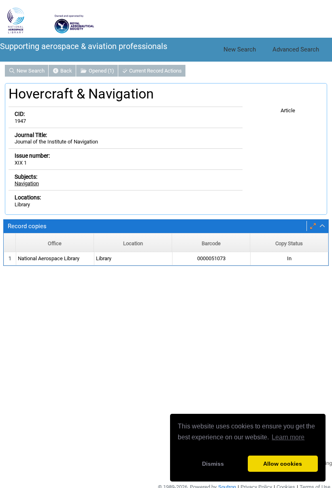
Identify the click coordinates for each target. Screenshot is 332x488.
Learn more (288, 437)
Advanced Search (295, 49)
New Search (239, 49)
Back (65, 71)
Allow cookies (282, 463)
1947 (20, 121)
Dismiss (213, 463)
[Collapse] (322, 226)
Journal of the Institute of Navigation (56, 141)
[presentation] (166, 258)
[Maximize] (313, 226)
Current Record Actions (155, 71)
